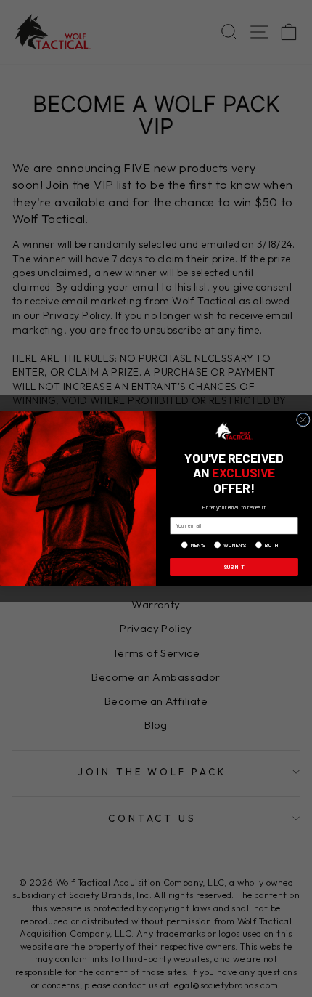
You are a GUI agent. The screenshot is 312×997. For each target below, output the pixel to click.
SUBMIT (234, 566)
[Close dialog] (303, 420)
